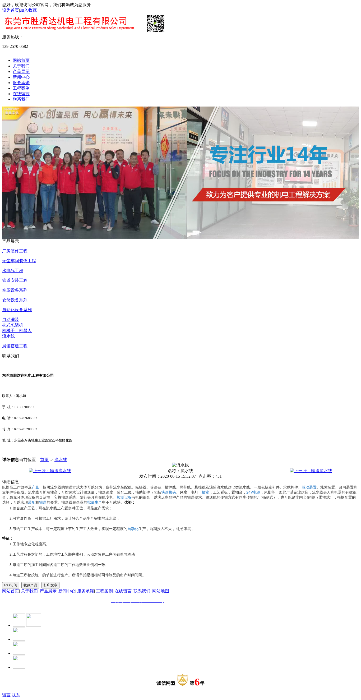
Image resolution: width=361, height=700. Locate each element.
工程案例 (21, 88)
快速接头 (168, 492)
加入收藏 (28, 10)
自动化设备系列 (17, 309)
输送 (43, 502)
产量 (35, 487)
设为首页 (10, 10)
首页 (44, 459)
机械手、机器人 (17, 330)
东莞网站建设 (36, 606)
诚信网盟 (165, 683)
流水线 (8, 336)
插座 (205, 492)
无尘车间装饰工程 (19, 261)
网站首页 (21, 60)
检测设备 (124, 497)
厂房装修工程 (14, 251)
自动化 (132, 529)
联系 (16, 695)
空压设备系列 (14, 290)
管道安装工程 (14, 280)
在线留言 (21, 93)
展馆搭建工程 (14, 346)
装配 (31, 502)
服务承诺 (21, 82)
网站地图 (160, 591)
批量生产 (94, 502)
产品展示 (21, 71)
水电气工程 (12, 270)
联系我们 (21, 99)
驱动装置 (309, 487)
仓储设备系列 (14, 300)
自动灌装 (10, 319)
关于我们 (21, 66)
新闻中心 (21, 77)
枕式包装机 (12, 325)
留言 (6, 695)
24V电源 (253, 492)
